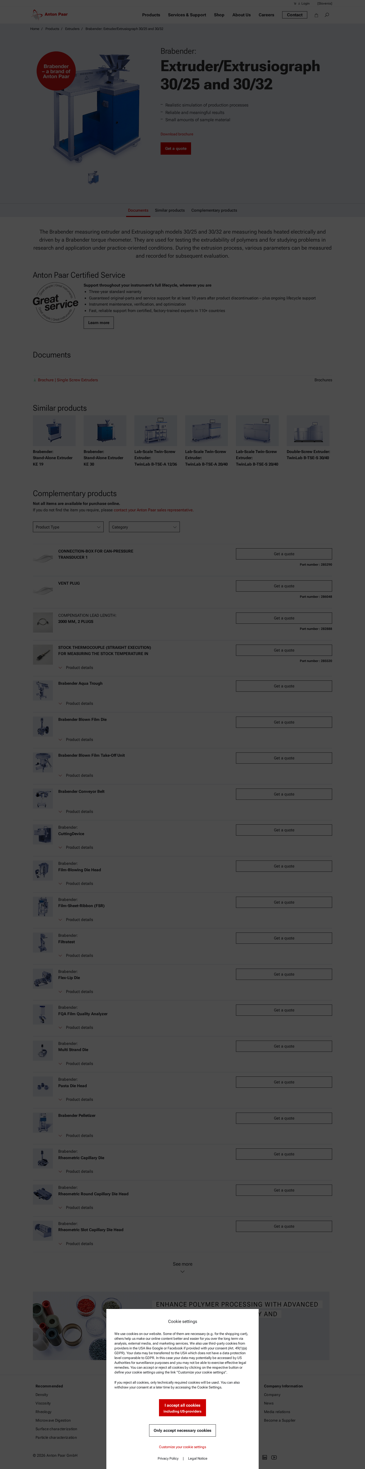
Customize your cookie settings (182, 1447)
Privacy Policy (168, 1458)
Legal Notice (197, 1458)
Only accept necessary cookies (182, 1430)
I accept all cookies (182, 1408)
